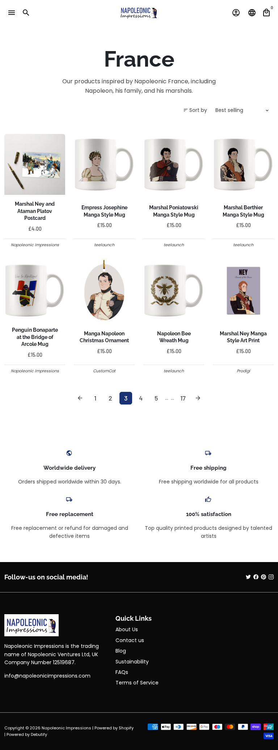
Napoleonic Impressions (66, 728)
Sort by (195, 110)
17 (183, 398)
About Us (126, 629)
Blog (120, 650)
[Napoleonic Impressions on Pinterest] (263, 577)
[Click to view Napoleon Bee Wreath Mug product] (173, 290)
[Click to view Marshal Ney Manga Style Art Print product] (243, 290)
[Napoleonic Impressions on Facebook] (255, 577)
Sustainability (132, 661)
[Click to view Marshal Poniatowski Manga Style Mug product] (173, 164)
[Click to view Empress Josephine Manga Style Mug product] (104, 164)
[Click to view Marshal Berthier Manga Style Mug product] (243, 164)
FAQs (121, 672)
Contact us (129, 640)
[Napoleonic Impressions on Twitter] (248, 577)
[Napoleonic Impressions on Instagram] (271, 577)
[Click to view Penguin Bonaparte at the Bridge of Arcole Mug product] (34, 290)
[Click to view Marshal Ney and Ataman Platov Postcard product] (34, 164)
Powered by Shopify (114, 728)
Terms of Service (137, 682)
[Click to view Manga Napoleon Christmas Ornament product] (104, 290)
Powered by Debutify (27, 734)
